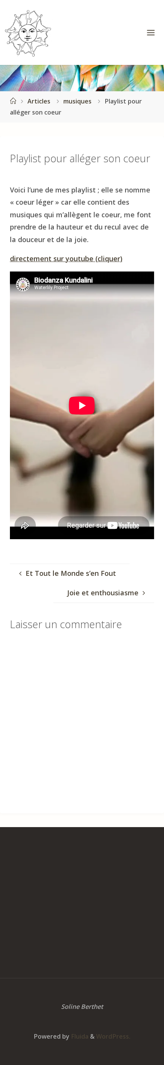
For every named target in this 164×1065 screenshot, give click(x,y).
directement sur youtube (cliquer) (66, 258)
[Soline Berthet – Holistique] (28, 32)
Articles (38, 101)
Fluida (78, 1036)
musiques (77, 101)
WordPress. (113, 1036)
